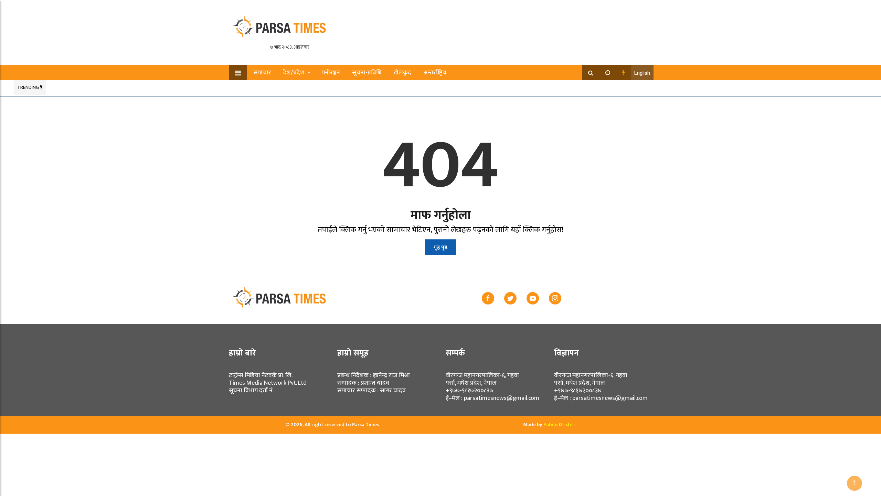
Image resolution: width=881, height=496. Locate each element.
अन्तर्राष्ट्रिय (434, 73)
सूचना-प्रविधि (367, 73)
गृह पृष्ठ (440, 247)
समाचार (262, 73)
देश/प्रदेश (293, 73)
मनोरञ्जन (330, 73)
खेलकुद (402, 73)
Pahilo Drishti (559, 424)
